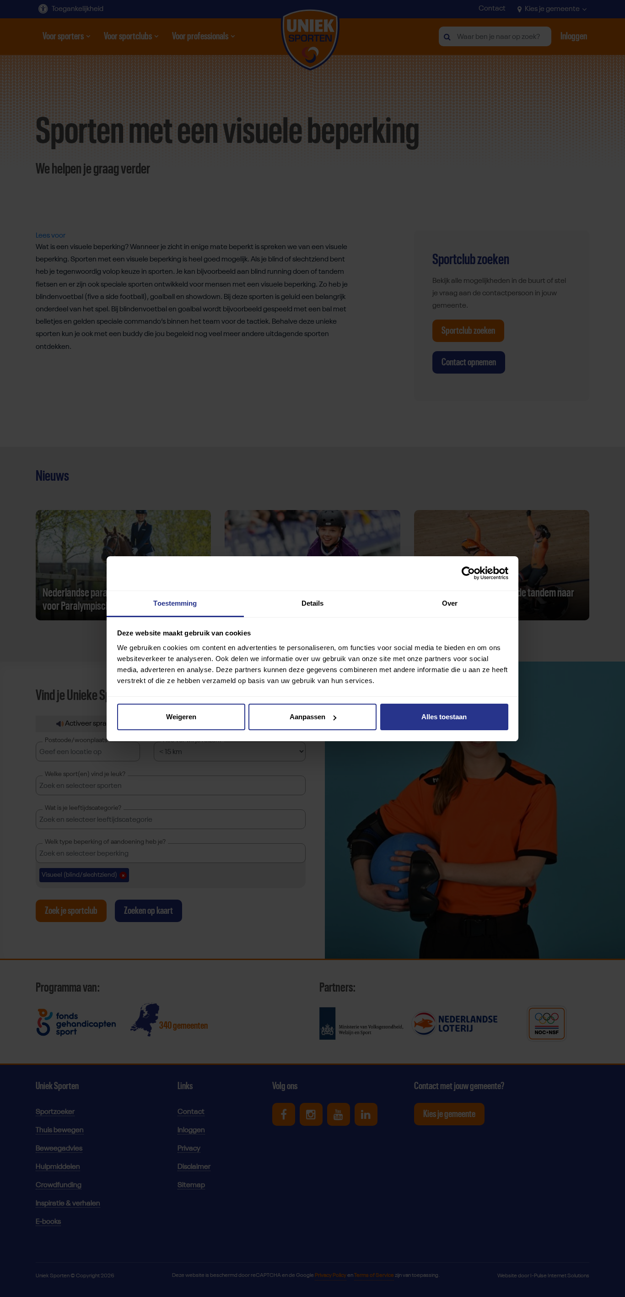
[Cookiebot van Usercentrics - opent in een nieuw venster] (468, 573)
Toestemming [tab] (175, 603)
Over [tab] (450, 603)
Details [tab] (313, 603)
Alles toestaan (444, 717)
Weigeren (181, 717)
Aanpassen (307, 717)
